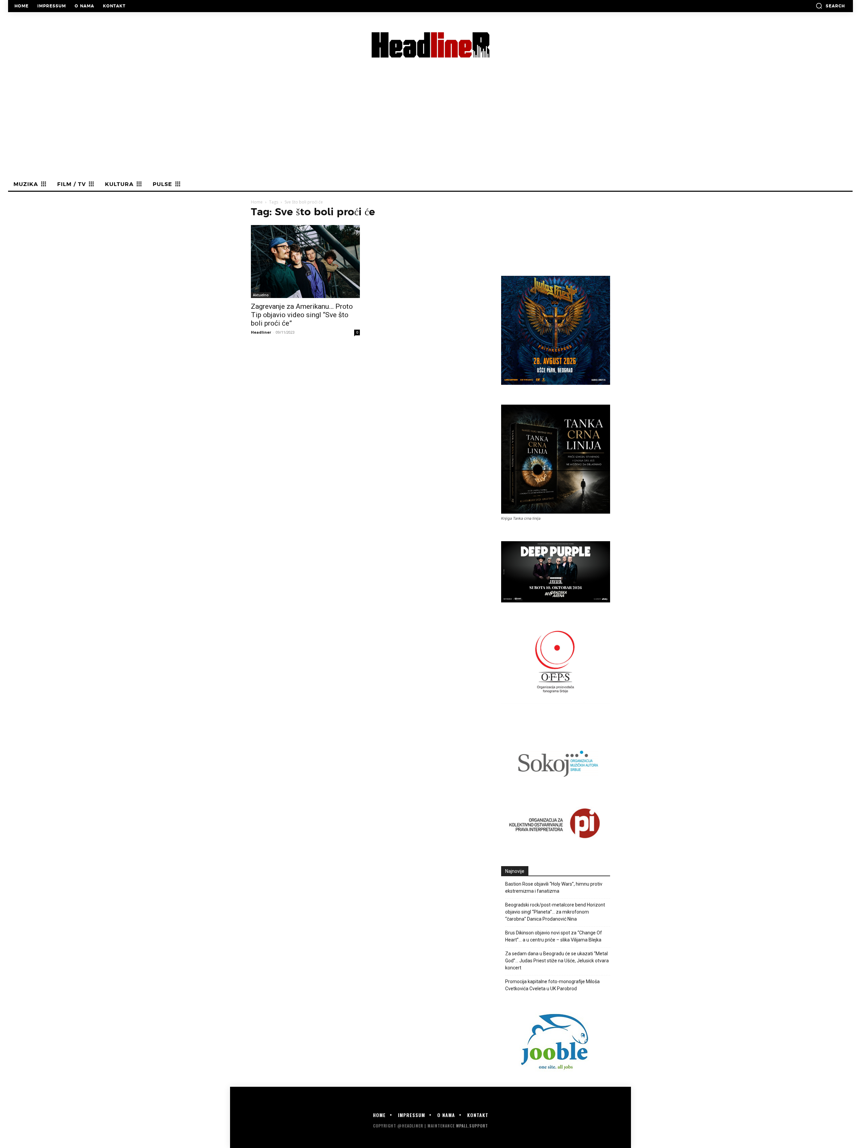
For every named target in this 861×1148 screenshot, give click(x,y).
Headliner (261, 332)
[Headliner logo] (430, 45)
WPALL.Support (472, 1125)
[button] (830, 5)
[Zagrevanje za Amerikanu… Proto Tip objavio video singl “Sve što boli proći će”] (305, 261)
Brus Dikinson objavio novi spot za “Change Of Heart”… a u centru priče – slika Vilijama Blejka (553, 936)
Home (257, 202)
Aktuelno (261, 295)
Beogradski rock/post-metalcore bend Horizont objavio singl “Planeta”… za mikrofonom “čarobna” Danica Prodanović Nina (555, 912)
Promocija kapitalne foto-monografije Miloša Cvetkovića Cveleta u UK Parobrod (552, 985)
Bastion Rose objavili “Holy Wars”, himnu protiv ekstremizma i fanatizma (553, 887)
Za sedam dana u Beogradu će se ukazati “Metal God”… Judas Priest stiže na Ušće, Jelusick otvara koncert (557, 960)
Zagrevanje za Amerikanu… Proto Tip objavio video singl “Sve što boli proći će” (302, 314)
